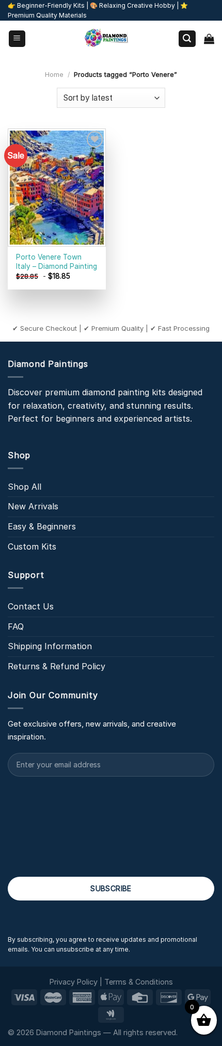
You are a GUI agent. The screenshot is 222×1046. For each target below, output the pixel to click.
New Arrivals (33, 506)
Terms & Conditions (138, 981)
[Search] (187, 38)
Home (54, 74)
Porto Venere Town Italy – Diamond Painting (56, 261)
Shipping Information (50, 646)
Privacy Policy (74, 981)
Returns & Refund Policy (56, 666)
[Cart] (209, 38)
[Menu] (17, 38)
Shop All (24, 486)
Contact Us (31, 606)
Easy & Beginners (42, 526)
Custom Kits (32, 546)
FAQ (16, 626)
